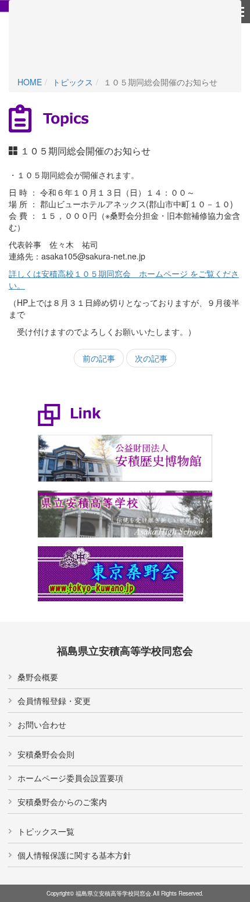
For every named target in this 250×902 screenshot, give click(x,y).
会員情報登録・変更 (54, 700)
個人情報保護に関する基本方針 (74, 855)
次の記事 (151, 358)
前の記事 (99, 358)
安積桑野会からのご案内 (62, 801)
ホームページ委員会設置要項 (70, 778)
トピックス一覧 (45, 831)
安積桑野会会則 (45, 754)
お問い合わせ (41, 724)
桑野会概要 (37, 677)
